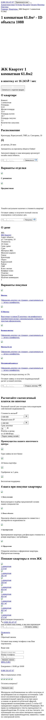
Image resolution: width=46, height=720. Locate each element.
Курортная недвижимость (23, 2)
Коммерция (29, 4)
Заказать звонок (8, 660)
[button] (43, 29)
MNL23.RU (6, 662)
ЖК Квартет (6, 235)
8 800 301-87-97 (10, 622)
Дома (21, 4)
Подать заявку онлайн (10, 436)
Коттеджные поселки (10, 4)
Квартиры (39, 2)
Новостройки (6, 2)
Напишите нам (7, 688)
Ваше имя (5, 648)
